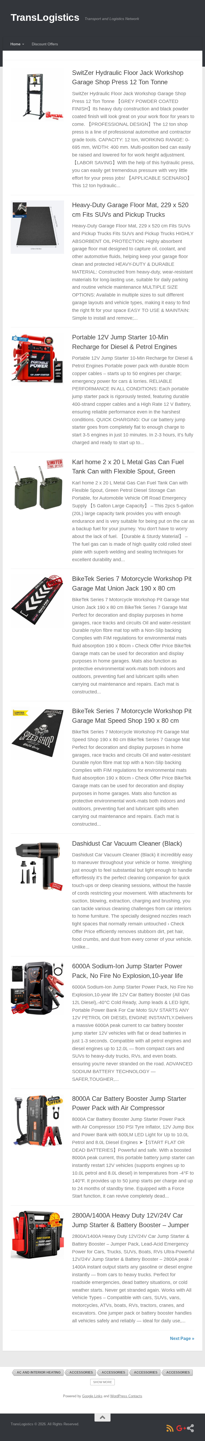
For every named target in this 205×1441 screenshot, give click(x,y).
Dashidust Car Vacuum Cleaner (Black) (127, 843)
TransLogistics (45, 17)
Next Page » (182, 1338)
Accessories (81, 1372)
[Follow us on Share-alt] (190, 1428)
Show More (102, 1382)
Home (15, 44)
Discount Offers (45, 44)
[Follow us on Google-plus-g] (180, 1428)
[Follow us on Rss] (170, 1428)
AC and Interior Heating (39, 1372)
